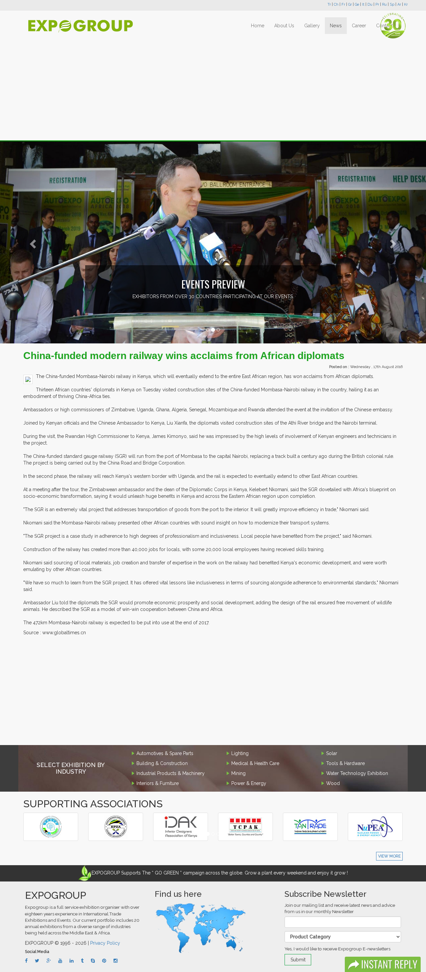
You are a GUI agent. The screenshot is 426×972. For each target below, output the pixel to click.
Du (369, 4)
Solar (331, 753)
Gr (350, 4)
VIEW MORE (389, 856)
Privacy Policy (105, 943)
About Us (284, 25)
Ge (357, 4)
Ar (399, 4)
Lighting (240, 753)
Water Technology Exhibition (357, 773)
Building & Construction (162, 763)
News (336, 25)
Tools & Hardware (345, 763)
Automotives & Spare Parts (164, 753)
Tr (329, 4)
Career (359, 25)
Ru (384, 4)
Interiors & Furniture (157, 783)
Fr (343, 4)
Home (257, 25)
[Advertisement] (213, 87)
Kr (406, 4)
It (363, 4)
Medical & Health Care (255, 763)
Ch (336, 4)
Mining (238, 773)
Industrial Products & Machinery (170, 773)
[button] (32, 242)
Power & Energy (248, 783)
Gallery (312, 25)
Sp (392, 4)
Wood (333, 783)
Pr (377, 4)
